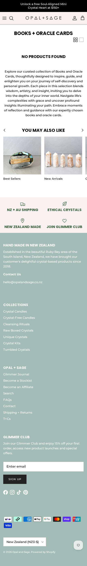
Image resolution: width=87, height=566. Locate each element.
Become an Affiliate (18, 387)
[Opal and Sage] (43, 18)
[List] (81, 39)
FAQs (7, 400)
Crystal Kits (11, 343)
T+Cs (7, 419)
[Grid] (75, 39)
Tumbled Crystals (16, 350)
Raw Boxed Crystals (18, 330)
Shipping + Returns (17, 412)
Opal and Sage (21, 551)
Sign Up (14, 479)
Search (8, 393)
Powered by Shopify (43, 551)
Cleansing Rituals (16, 324)
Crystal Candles (15, 311)
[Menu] (4, 18)
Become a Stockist (17, 380)
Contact (9, 406)
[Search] (13, 18)
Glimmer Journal (16, 374)
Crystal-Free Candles (19, 318)
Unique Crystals (15, 337)
